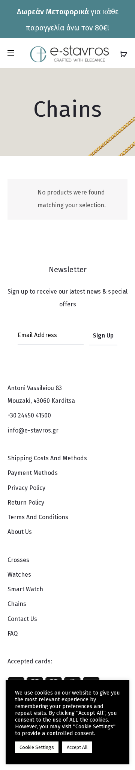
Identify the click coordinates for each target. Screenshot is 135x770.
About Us (20, 531)
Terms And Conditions (38, 517)
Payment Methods (33, 472)
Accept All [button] (77, 747)
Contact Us (22, 618)
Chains (17, 603)
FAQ (13, 633)
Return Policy (26, 502)
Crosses (18, 560)
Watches (19, 574)
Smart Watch (25, 589)
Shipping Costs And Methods (47, 458)
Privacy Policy (26, 487)
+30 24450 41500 (29, 415)
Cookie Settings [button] (37, 747)
